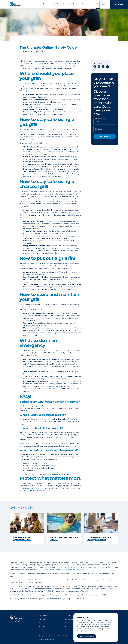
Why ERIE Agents (73, 4)
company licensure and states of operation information (63, 570)
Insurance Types (101, 119)
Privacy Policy (42, 635)
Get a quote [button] (103, 136)
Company (85, 4)
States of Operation (63, 635)
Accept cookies (86, 636)
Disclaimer (52, 635)
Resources (46, 4)
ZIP (96, 126)
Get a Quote (43, 615)
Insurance (36, 4)
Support (68, 615)
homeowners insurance (35, 488)
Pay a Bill (42, 627)
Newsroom (69, 627)
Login (104, 4)
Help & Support (58, 4)
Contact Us (69, 619)
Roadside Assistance (45, 623)
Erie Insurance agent (52, 386)
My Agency (119, 4)
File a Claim (42, 619)
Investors (68, 623)
